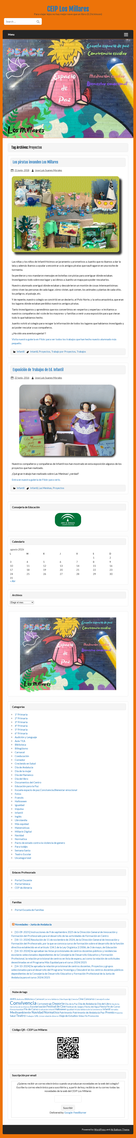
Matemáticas (22, 827)
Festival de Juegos (75, 1006)
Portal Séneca (22, 883)
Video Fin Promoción (88, 1016)
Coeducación (22, 756)
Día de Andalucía (24, 767)
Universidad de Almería (49, 1016)
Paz (102, 1012)
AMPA (13, 999)
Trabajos (81, 351)
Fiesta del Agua (91, 1006)
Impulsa (19, 808)
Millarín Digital (23, 831)
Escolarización (38, 1006)
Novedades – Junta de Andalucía (33, 924)
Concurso (89, 998)
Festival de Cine (56, 1006)
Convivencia (23, 1003)
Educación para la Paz (27, 786)
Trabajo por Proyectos (63, 351)
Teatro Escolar (23, 854)
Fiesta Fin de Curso (110, 1006)
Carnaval (20, 752)
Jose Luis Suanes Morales (48, 170)
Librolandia (21, 820)
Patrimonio (65, 1012)
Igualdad (19, 805)
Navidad (19, 835)
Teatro (21, 1015)
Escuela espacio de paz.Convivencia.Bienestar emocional (46, 789)
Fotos (18, 793)
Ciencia (74, 999)
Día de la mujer (23, 771)
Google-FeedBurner (75, 1112)
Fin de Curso (31, 1009)
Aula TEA (20, 740)
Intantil (34, 351)
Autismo (20, 999)
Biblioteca (20, 744)
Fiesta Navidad (17, 1009)
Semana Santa (22, 850)
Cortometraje (44, 1003)
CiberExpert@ (64, 999)
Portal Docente (23, 880)
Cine (80, 998)
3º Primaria (21, 722)
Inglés (18, 816)
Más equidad (22, 823)
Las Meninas (45, 488)
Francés (19, 797)
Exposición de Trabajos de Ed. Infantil (38, 370)
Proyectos (44, 351)
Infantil (20, 351)
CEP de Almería (23, 887)
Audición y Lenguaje (26, 737)
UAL (36, 1016)
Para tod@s (21, 846)
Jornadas (114, 1009)
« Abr (13, 581)
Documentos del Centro (28, 782)
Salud (13, 1015)
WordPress (100, 1129)
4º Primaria (21, 725)
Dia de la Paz (71, 1004)
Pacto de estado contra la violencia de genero (40, 842)
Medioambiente (20, 1012)
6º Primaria (21, 733)
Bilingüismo (21, 748)
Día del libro (21, 778)
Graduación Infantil (47, 1009)
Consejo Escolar (102, 999)
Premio (109, 1012)
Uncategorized (23, 857)
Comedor (20, 759)
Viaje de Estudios (68, 1015)
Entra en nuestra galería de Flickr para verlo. (36, 479)
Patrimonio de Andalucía (86, 1012)
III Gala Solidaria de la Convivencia (88, 1009)
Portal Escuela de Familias (29, 909)
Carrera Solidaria (51, 999)
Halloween (21, 801)
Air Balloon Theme (120, 1129)
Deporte (58, 1003)
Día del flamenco (24, 774)
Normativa (21, 838)
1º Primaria (21, 714)
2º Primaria (21, 718)
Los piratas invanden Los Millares (35, 162)
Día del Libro (104, 1003)
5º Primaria (21, 729)
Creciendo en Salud (25, 763)
